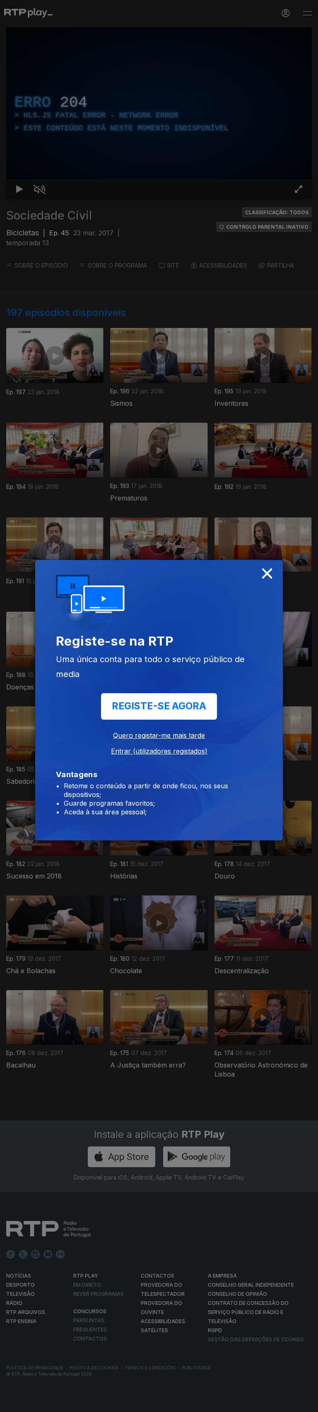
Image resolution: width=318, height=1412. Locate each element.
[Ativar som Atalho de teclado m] (33, 1402)
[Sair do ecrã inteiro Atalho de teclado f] (305, 1402)
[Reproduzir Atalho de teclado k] (13, 1402)
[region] (159, 706)
